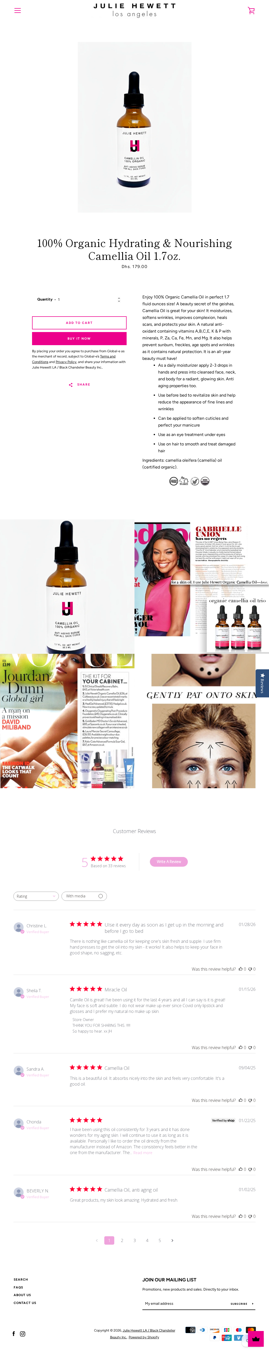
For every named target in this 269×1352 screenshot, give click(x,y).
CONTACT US (25, 1303)
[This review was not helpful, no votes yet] (250, 969)
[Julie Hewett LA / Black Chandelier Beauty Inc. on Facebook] (13, 1333)
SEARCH (21, 1279)
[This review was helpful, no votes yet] (240, 969)
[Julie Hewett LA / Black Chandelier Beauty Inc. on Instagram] (22, 1333)
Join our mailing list (169, 1280)
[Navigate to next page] (172, 1240)
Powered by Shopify (144, 1337)
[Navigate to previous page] (97, 1240)
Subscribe (240, 1304)
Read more (142, 1152)
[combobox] (36, 896)
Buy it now (79, 338)
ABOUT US (22, 1295)
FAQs (18, 1287)
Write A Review (169, 861)
